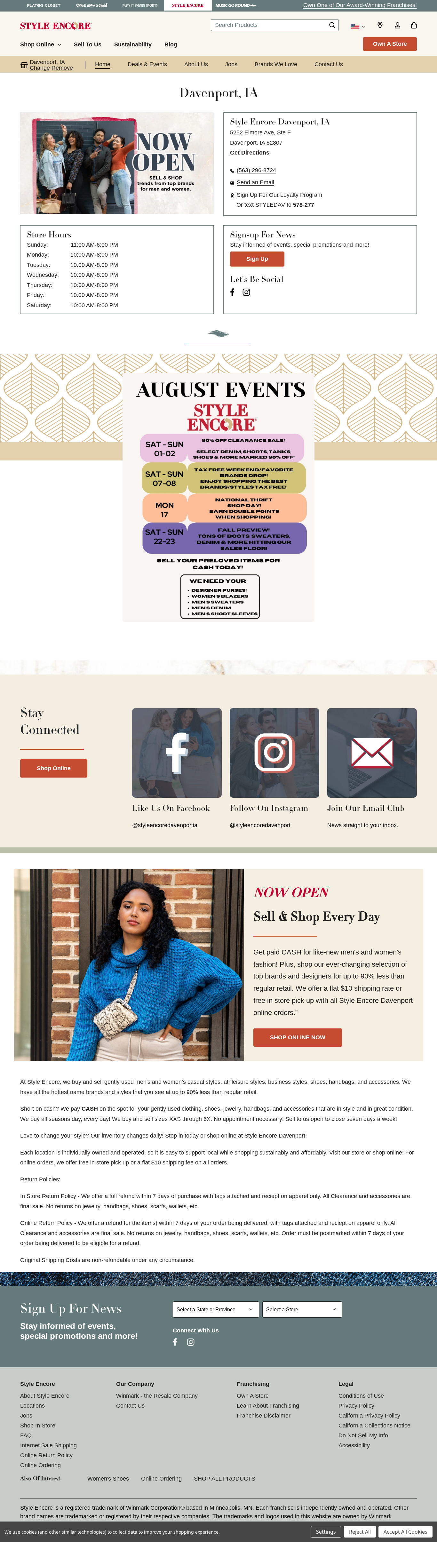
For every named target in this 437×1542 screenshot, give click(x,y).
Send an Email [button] (255, 182)
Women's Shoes (108, 1478)
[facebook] (232, 292)
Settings (326, 1531)
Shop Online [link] (54, 768)
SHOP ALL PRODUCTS (224, 1478)
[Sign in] (397, 26)
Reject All (360, 1531)
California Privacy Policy (369, 1415)
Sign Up (257, 259)
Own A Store (390, 44)
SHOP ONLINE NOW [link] (297, 1037)
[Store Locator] (380, 25)
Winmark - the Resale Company (157, 1396)
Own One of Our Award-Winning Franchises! (360, 5)
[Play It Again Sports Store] (140, 5)
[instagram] (246, 292)
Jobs (26, 1415)
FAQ (26, 1435)
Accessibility (354, 1445)
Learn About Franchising (268, 1405)
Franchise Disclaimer (263, 1415)
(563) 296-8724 (256, 170)
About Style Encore (44, 1396)
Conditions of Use (361, 1396)
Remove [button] (62, 68)
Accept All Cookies (405, 1531)
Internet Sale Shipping (48, 1445)
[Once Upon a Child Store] (92, 5)
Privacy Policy (356, 1405)
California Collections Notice (374, 1425)
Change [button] (40, 68)
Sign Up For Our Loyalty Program (279, 195)
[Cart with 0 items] (414, 26)
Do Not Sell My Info (363, 1435)
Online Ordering (40, 1465)
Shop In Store (37, 1425)
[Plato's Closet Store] (44, 5)
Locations (32, 1405)
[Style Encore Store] (188, 5)
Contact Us (130, 1405)
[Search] (332, 26)
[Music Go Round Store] (236, 5)
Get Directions (249, 152)
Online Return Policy (46, 1455)
